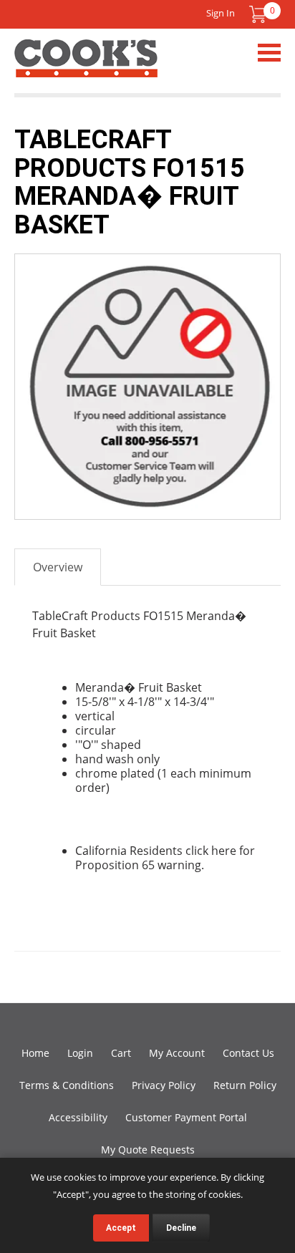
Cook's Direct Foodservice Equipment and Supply (86, 66)
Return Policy (244, 1085)
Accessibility (78, 1117)
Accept (121, 1228)
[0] (257, 14)
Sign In (220, 12)
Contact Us (248, 1053)
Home (35, 1053)
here (223, 850)
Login (80, 1053)
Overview (57, 567)
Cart (121, 1053)
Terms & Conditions (66, 1085)
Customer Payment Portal (186, 1117)
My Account (177, 1053)
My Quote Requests (148, 1149)
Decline (181, 1228)
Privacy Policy (163, 1085)
